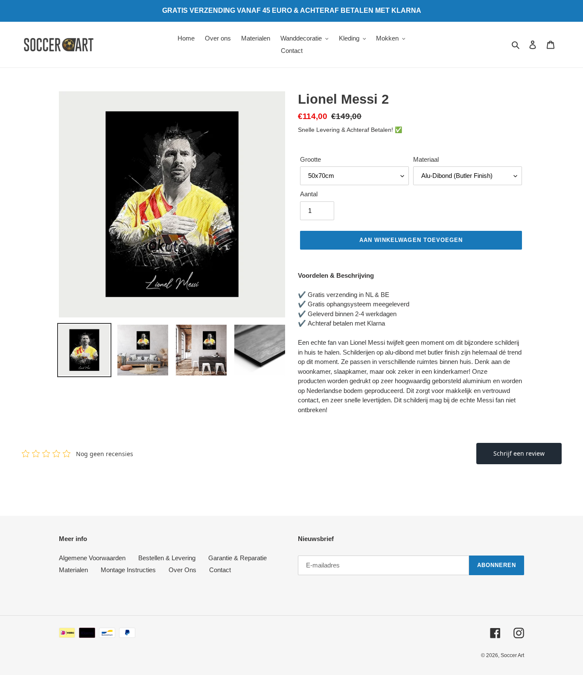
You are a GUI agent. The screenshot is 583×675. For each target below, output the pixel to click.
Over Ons (182, 569)
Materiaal (426, 159)
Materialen (73, 569)
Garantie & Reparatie (237, 558)
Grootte (310, 159)
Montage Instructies (128, 569)
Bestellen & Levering (166, 558)
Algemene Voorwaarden (92, 558)
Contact (220, 569)
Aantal (309, 194)
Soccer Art (512, 655)
